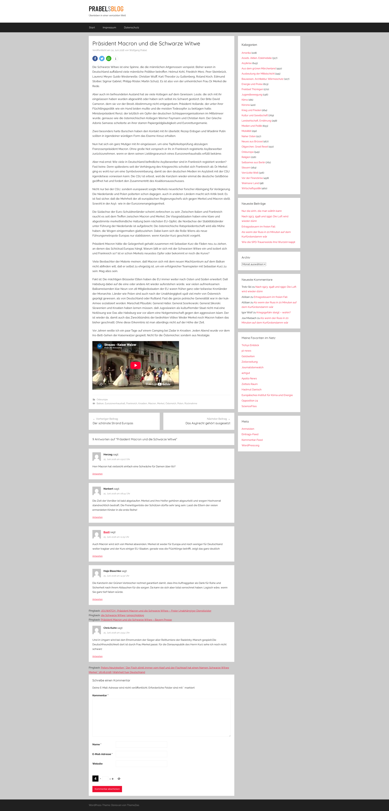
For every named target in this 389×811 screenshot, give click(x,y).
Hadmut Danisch (252, 389)
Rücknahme (190, 403)
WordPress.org (250, 445)
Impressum (109, 27)
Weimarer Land (250, 183)
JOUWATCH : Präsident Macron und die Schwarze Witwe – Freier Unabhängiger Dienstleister (156, 610)
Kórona (246, 104)
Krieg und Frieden (251, 110)
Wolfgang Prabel (138, 50)
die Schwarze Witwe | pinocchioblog (122, 615)
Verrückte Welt (250, 172)
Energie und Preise (252, 84)
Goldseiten (248, 356)
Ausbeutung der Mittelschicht (258, 73)
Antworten (97, 474)
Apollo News (249, 378)
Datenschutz (131, 27)
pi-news (246, 350)
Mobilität (246, 131)
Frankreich (131, 403)
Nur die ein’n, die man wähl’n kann (262, 210)
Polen (180, 403)
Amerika (246, 52)
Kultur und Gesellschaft (255, 115)
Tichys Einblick (250, 345)
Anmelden (248, 428)
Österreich (170, 403)
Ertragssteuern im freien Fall (258, 226)
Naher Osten (249, 136)
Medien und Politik (252, 125)
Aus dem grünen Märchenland (259, 68)
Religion (246, 157)
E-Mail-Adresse (102, 754)
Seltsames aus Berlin (253, 162)
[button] (95, 58)
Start (92, 27)
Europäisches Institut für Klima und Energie (267, 395)
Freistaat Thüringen (252, 89)
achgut (246, 372)
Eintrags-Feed (250, 434)
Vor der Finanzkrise (252, 178)
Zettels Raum (250, 384)
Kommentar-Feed (252, 439)
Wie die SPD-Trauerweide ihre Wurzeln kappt (268, 242)
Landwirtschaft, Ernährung (256, 120)
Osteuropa (102, 399)
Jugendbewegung (252, 94)
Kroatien (142, 403)
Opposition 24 (250, 400)
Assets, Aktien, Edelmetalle (257, 58)
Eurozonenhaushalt (115, 403)
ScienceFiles (249, 406)
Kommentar (100, 695)
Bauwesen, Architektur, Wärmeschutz (263, 79)
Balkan (100, 403)
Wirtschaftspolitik (251, 188)
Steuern (246, 167)
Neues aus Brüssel (252, 141)
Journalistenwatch (252, 367)
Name (96, 744)
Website (97, 763)
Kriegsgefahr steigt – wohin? (273, 312)
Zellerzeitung (250, 361)
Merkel (160, 403)
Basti (106, 532)
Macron (152, 403)
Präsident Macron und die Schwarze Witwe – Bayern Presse (136, 619)
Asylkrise (247, 63)
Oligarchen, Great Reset (255, 146)
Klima (245, 99)
